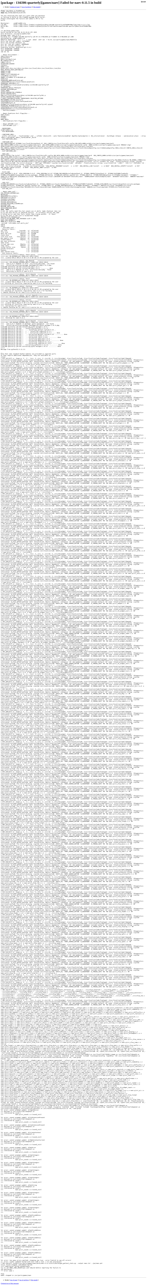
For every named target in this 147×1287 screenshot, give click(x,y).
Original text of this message (10, 1283)
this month (36, 7)
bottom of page (15, 7)
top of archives (26, 7)
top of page (13, 1280)
